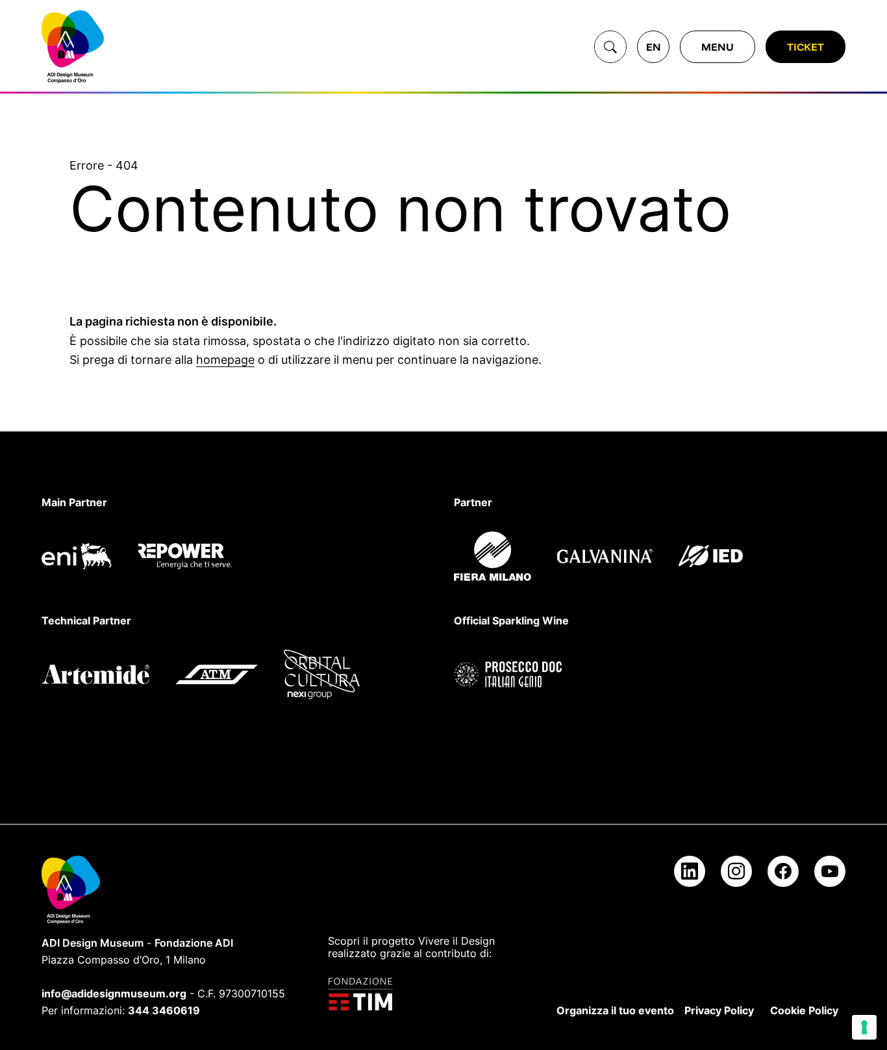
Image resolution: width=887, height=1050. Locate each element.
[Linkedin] (689, 871)
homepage (225, 359)
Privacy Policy (719, 1010)
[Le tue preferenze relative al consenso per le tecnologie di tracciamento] (864, 1027)
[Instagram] (736, 871)
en (653, 46)
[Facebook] (783, 871)
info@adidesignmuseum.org (114, 993)
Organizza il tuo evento (615, 1010)
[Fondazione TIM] (421, 994)
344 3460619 (164, 1010)
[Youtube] (829, 871)
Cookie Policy (804, 1010)
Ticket (805, 46)
